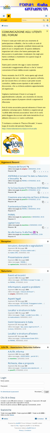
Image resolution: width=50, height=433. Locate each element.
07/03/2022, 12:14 (34, 190)
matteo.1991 (14, 252)
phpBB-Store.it (31, 428)
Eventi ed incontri (17, 275)
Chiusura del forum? (17, 166)
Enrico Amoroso (15, 305)
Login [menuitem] (46, 16)
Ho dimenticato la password (10, 391)
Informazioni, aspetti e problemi (24, 286)
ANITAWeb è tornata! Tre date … (31, 280)
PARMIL (24, 181)
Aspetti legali (14, 298)
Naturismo (6, 271)
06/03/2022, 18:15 (38, 217)
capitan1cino (26, 217)
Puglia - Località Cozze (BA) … (31, 315)
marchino (25, 225)
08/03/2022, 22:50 (34, 169)
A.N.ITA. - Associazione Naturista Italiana (20, 347)
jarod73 (24, 190)
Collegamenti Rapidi (4, 16)
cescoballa (25, 234)
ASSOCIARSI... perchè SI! (29, 356)
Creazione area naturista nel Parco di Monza (28, 197)
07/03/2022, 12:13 (34, 199)
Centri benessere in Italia (20, 322)
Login (5, 20)
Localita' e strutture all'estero (23, 333)
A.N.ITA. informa (16, 351)
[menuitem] (47, 25)
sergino (24, 169)
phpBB (18, 423)
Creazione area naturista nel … (31, 368)
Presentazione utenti (18, 257)
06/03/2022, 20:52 (34, 209)
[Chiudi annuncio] (47, 31)
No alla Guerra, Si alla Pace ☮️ (22, 232)
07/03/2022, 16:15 (34, 181)
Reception (6, 241)
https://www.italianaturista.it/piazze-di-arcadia (19, 129)
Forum (9, 16)
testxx (12, 415)
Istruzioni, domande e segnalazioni (25, 245)
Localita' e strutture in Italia (21, 310)
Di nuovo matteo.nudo (28, 250)
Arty (17, 425)
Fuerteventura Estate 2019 (20, 206)
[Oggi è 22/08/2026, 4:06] (44, 25)
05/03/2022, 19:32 (36, 225)
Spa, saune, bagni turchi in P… (30, 327)
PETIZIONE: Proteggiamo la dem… (32, 303)
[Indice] (25, 7)
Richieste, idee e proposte (21, 363)
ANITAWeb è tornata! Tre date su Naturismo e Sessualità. (28, 177)
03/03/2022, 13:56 (37, 234)
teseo (12, 329)
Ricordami (38, 391)
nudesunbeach (15, 317)
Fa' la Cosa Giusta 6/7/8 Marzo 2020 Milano (28, 187)
